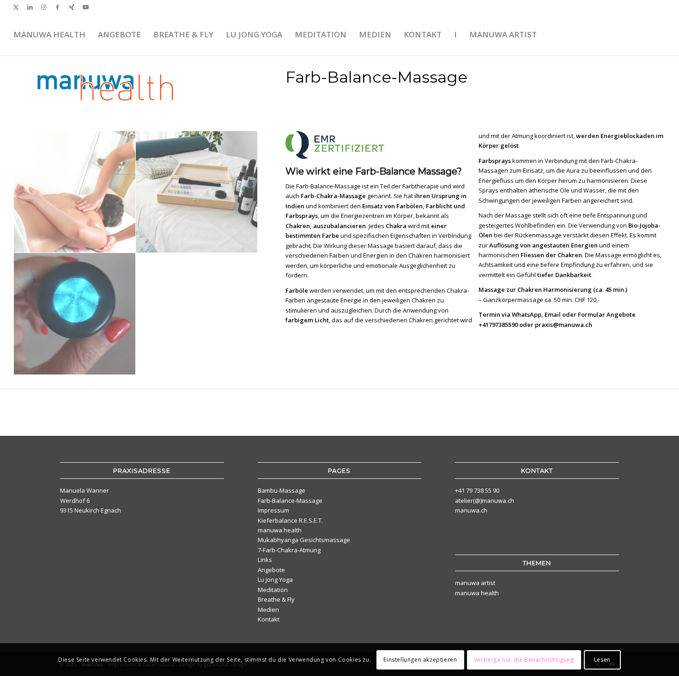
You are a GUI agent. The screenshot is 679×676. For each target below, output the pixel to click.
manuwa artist (475, 583)
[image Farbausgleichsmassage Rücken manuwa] (75, 192)
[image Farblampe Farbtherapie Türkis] (75, 314)
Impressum (273, 510)
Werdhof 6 (75, 500)
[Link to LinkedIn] (29, 7)
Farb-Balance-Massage (290, 500)
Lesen (602, 660)
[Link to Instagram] (43, 7)
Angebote (271, 570)
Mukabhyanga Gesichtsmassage (304, 540)
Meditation (273, 589)
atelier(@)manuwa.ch (484, 500)
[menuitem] (49, 34)
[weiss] (642, 34)
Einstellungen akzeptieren (420, 660)
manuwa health (280, 530)
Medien (268, 609)
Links (265, 559)
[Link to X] (16, 7)
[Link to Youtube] (85, 7)
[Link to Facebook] (57, 7)
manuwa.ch (471, 510)
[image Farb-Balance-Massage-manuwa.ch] (197, 192)
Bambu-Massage (281, 490)
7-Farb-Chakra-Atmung (289, 550)
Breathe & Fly (276, 599)
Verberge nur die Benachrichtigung (524, 660)
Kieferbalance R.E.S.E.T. (290, 520)
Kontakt (268, 619)
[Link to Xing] (71, 7)
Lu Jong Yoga (275, 579)
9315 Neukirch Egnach (90, 510)
